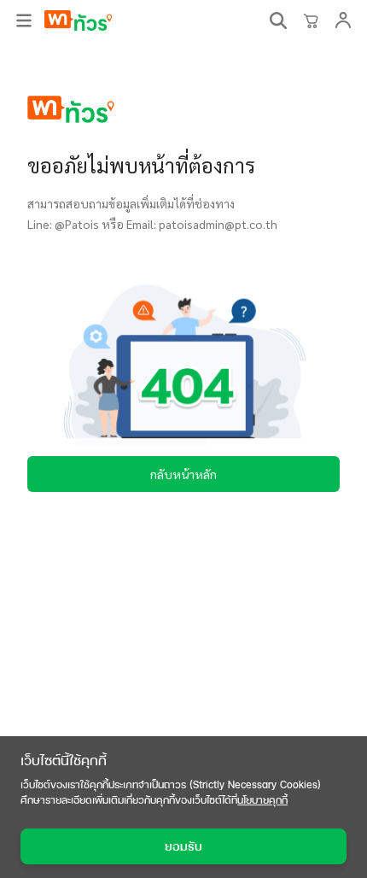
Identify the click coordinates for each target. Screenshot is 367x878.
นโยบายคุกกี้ (262, 800)
